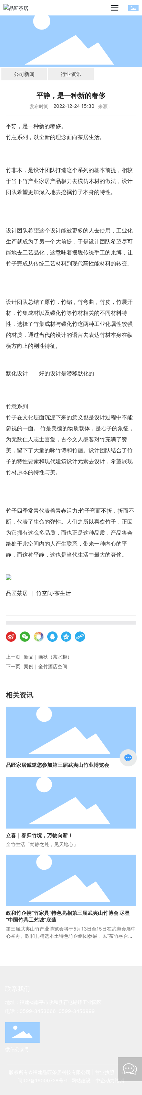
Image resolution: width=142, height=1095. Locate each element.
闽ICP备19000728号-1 (43, 1080)
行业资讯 (71, 74)
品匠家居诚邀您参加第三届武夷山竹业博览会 (57, 765)
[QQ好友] (52, 636)
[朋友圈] (38, 636)
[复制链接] (80, 636)
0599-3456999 (77, 1011)
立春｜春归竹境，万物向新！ (39, 835)
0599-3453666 (38, 1011)
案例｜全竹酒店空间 (45, 666)
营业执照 (104, 1072)
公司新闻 (24, 74)
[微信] (25, 636)
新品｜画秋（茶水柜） (48, 657)
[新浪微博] (11, 636)
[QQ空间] (66, 636)
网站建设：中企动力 (93, 1080)
